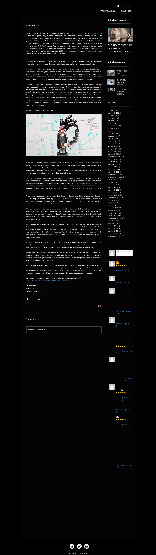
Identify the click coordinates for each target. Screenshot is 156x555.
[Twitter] (79, 546)
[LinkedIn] (86, 546)
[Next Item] (129, 35)
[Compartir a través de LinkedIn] (39, 299)
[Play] (119, 6)
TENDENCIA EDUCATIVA (35, 291)
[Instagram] (72, 546)
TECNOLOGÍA (31, 285)
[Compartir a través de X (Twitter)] (33, 299)
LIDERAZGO (30, 288)
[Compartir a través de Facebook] (27, 299)
